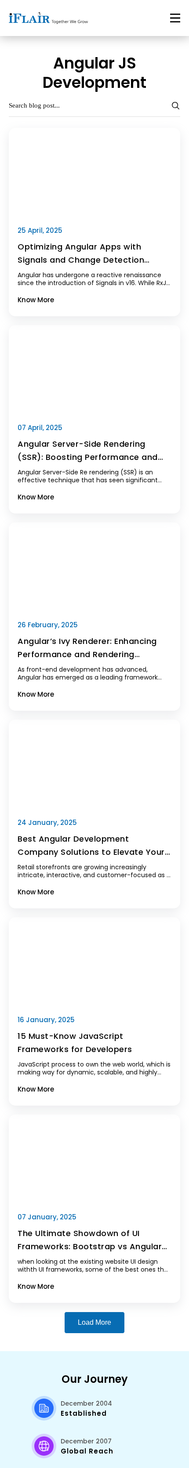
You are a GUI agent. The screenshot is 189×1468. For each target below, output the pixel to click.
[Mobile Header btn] (175, 18)
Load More (94, 1322)
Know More (36, 299)
